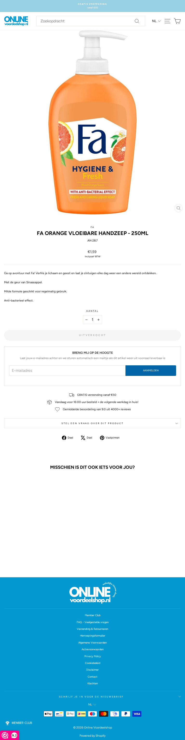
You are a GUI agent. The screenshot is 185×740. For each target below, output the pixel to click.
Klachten (92, 683)
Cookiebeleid (92, 663)
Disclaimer (92, 669)
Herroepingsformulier (92, 635)
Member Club (92, 615)
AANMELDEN (151, 370)
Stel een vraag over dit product (92, 423)
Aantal (92, 311)
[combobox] (90, 21)
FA (93, 227)
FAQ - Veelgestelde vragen (93, 622)
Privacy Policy (92, 656)
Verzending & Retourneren (92, 629)
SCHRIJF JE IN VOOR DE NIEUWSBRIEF (91, 696)
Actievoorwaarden (93, 649)
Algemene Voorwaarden (92, 642)
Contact (92, 676)
